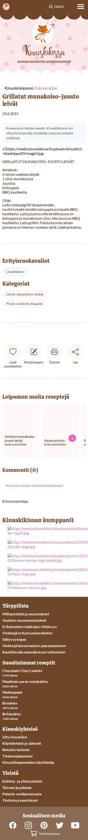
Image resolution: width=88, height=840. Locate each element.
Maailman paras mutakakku (25, 681)
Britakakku (11, 714)
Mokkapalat (12, 692)
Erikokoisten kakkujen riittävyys (29, 626)
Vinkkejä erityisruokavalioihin (27, 633)
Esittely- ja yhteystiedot (22, 781)
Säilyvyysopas (14, 639)
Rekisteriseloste (16, 749)
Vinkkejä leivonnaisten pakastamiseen (34, 645)
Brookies (9, 703)
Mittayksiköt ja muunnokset (25, 614)
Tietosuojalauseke (17, 756)
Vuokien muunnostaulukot (24, 620)
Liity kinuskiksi (14, 737)
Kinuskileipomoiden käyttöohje (28, 762)
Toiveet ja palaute (17, 787)
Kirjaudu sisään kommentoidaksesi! (34, 485)
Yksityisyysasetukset (20, 800)
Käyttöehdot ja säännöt (21, 743)
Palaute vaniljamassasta (22, 794)
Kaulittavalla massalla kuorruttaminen (33, 652)
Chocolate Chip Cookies (22, 670)
